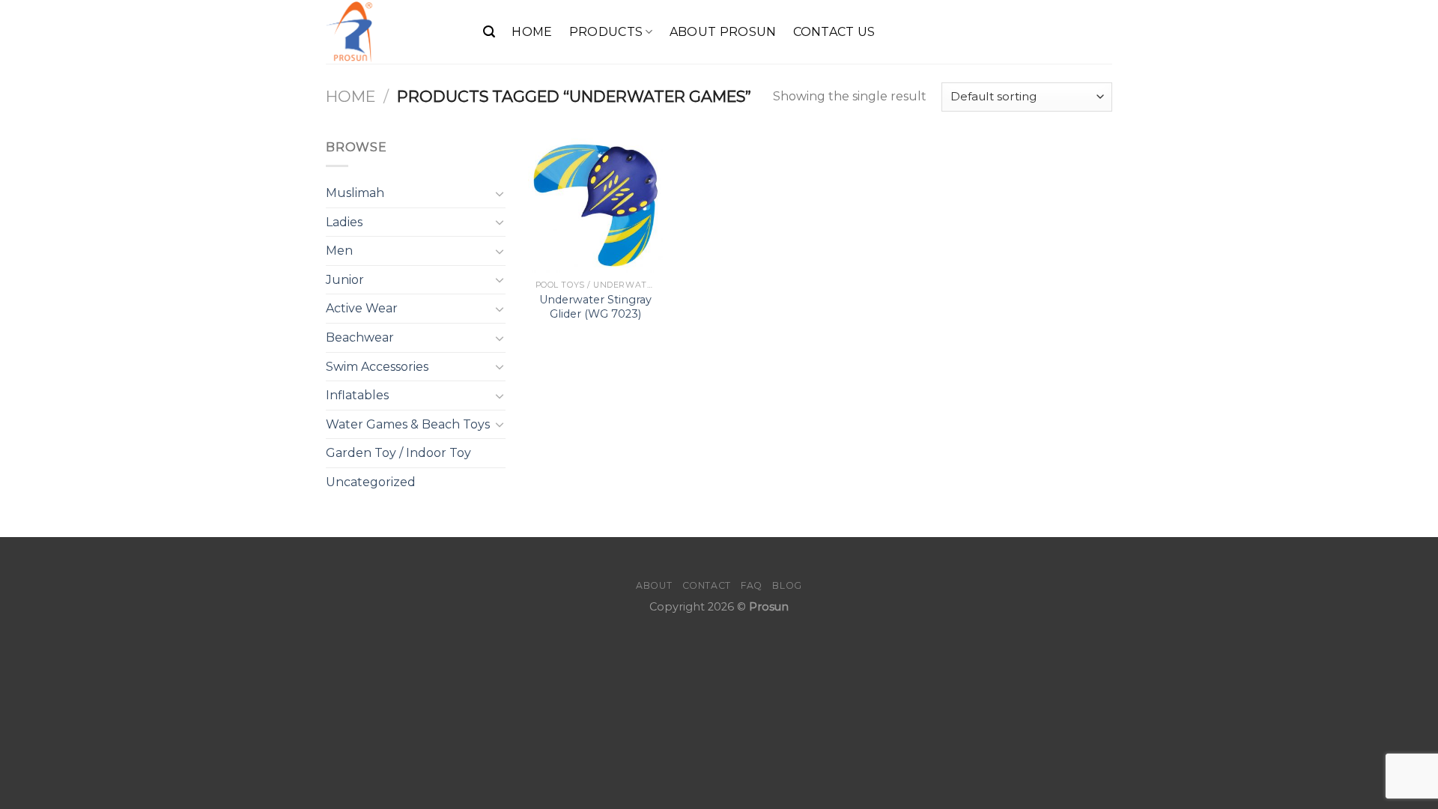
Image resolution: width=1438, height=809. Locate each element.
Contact (706, 585)
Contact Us (834, 32)
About (654, 585)
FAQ (751, 585)
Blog (786, 585)
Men (339, 250)
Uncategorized (371, 482)
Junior (345, 280)
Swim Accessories (377, 367)
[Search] (489, 31)
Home (532, 32)
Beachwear (360, 337)
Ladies (344, 222)
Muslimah (355, 193)
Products (606, 32)
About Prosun (723, 32)
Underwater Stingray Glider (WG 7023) (595, 307)
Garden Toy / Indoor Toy (398, 453)
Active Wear (362, 308)
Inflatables (357, 395)
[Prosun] (393, 32)
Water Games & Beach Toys (408, 424)
